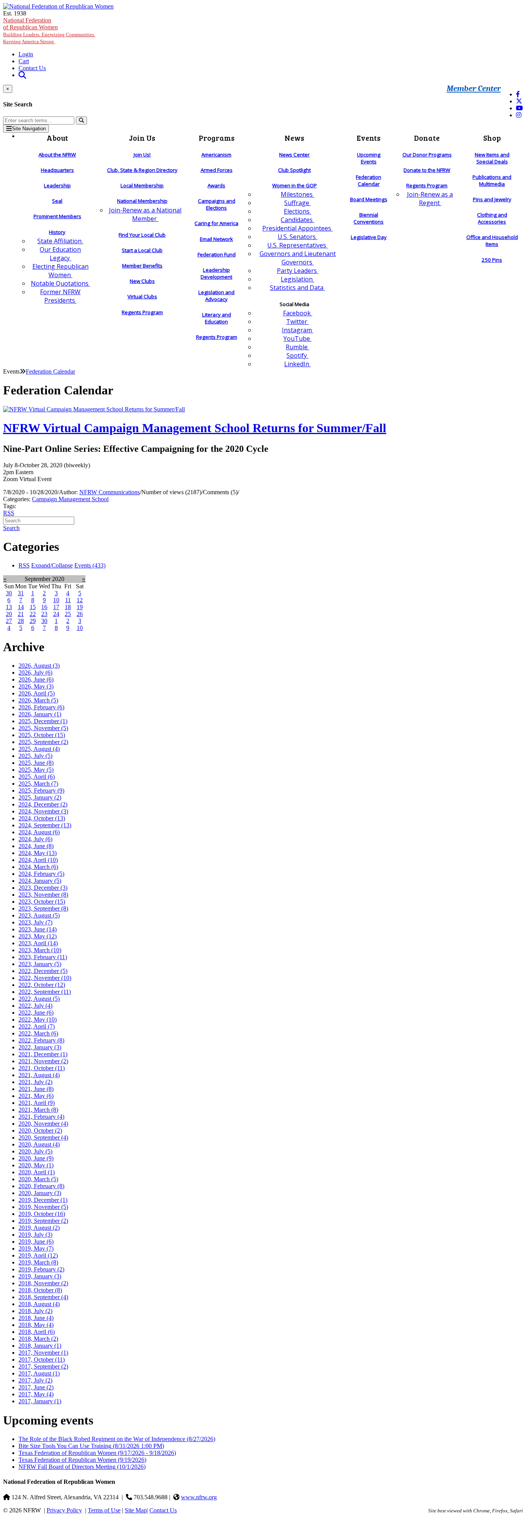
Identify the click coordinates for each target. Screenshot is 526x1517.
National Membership (142, 200)
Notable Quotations (60, 283)
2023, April (38, 943)
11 (68, 600)
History (57, 232)
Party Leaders (297, 270)
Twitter (297, 321)
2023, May (37, 936)
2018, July (35, 1311)
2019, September (43, 1220)
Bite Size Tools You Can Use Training (91, 1446)
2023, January (39, 964)
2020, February (41, 1186)
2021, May (36, 1096)
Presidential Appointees (297, 228)
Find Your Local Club (142, 234)
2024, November (43, 811)
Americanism (216, 154)
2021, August (39, 1075)
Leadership (57, 185)
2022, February (41, 1040)
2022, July (35, 1005)
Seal (57, 200)
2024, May (37, 853)
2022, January (39, 1047)
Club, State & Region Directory (142, 170)
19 (80, 607)
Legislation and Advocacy (216, 296)
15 (33, 607)
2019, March (38, 1262)
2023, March (39, 950)
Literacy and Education (216, 318)
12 (80, 600)
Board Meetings (368, 199)
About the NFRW (57, 154)
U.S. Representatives (297, 245)
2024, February (41, 873)
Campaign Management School (70, 499)
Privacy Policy (64, 1510)
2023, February (42, 957)
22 (33, 614)
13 (9, 607)
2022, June (36, 1012)
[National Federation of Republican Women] (58, 6)
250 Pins (492, 259)
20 (9, 614)
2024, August (39, 832)
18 (68, 607)
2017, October (41, 1359)
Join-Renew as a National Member (145, 214)
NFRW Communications (109, 492)
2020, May (36, 1165)
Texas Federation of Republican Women (97, 1453)
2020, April (36, 1172)
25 (68, 614)
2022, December (42, 971)
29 (33, 621)
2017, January (39, 1401)
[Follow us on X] (519, 101)
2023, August (39, 915)
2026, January (39, 714)
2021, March (38, 1109)
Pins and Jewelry (492, 199)
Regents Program (142, 312)
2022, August (39, 998)
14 (21, 607)
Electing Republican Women (60, 270)
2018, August (39, 1304)
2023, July (35, 922)
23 (44, 614)
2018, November (43, 1283)
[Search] (81, 120)
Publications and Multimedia (491, 180)
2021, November (43, 1061)
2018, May (36, 1325)
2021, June (36, 1089)
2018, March (38, 1338)
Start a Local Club (142, 250)
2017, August (39, 1373)
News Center (294, 154)
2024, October (41, 818)
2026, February (41, 707)
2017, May (36, 1394)
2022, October (41, 985)
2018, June (36, 1318)
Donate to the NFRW (427, 170)
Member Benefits (142, 265)
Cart (23, 61)
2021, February (41, 1116)
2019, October (41, 1214)
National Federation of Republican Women (49, 30)
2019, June (36, 1241)
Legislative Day (369, 237)
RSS (8, 513)
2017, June (36, 1387)
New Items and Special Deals (492, 158)
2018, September (43, 1297)
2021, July (35, 1082)
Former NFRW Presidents (60, 296)
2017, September (43, 1366)
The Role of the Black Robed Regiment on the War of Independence (116, 1439)
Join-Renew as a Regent (430, 198)
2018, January (39, 1345)
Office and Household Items (492, 241)
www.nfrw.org (199, 1497)
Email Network (216, 239)
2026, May (36, 686)
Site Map (136, 1510)
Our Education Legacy (60, 253)
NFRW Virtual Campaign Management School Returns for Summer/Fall (194, 428)
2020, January (39, 1193)
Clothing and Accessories (492, 218)
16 (44, 607)
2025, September (43, 742)
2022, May (37, 1019)
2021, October (41, 1068)
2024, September (44, 825)
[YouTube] (519, 108)
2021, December (42, 1054)
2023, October (41, 901)
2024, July (35, 839)
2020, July (35, 1151)
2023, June (37, 929)
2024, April (38, 860)
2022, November (44, 978)
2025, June (36, 762)
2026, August (39, 665)
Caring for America (216, 223)
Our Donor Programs (427, 154)
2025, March (38, 783)
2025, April (36, 776)
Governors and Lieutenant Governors (298, 257)
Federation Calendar (368, 180)
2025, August (39, 749)
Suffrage (297, 203)
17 (56, 607)
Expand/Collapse (52, 565)
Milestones (297, 194)
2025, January (39, 797)
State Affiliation (60, 241)
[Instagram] (518, 115)
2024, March (38, 867)
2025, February (41, 790)
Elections (297, 211)
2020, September (43, 1137)
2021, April (36, 1102)
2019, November (43, 1207)
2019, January (39, 1276)
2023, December (42, 887)
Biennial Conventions (368, 218)
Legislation (297, 279)
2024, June (36, 846)
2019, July (35, 1234)
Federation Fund (217, 254)
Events (90, 565)
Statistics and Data (297, 287)
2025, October (41, 735)
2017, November (43, 1352)
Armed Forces (217, 170)
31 (21, 593)
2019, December (42, 1200)
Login (25, 54)
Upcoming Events (368, 158)
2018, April (36, 1331)
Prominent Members (57, 216)
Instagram (297, 330)
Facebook (297, 313)
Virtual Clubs (142, 296)
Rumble (297, 347)
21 (21, 614)
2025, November (43, 728)
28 (21, 621)
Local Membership (142, 185)
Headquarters (57, 170)
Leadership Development (216, 273)
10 (56, 600)
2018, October (40, 1290)
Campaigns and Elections (216, 204)
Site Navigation (29, 128)
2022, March (38, 1033)
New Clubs (142, 281)
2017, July (35, 1380)
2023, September (43, 908)
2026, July (35, 672)
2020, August (39, 1144)
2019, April (38, 1255)
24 (56, 614)
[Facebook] (518, 94)
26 (80, 614)
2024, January (39, 880)
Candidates (297, 220)
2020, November (43, 1123)
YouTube (297, 338)
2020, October (40, 1130)
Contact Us (32, 68)
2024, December (42, 804)
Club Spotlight (294, 170)
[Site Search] (22, 75)
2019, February (41, 1269)
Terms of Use (104, 1510)
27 (9, 621)
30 (9, 593)
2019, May (36, 1248)
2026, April (36, 693)
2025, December (42, 721)
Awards (216, 185)
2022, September (44, 991)
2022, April (36, 1026)
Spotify (297, 355)
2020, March (38, 1179)
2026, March (38, 700)
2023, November (43, 894)
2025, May (36, 769)
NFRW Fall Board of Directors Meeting (82, 1466)
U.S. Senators (297, 236)
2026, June (36, 679)
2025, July (35, 756)
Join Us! (142, 154)
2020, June (36, 1158)
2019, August (39, 1227)
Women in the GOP (294, 185)
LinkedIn (297, 364)
